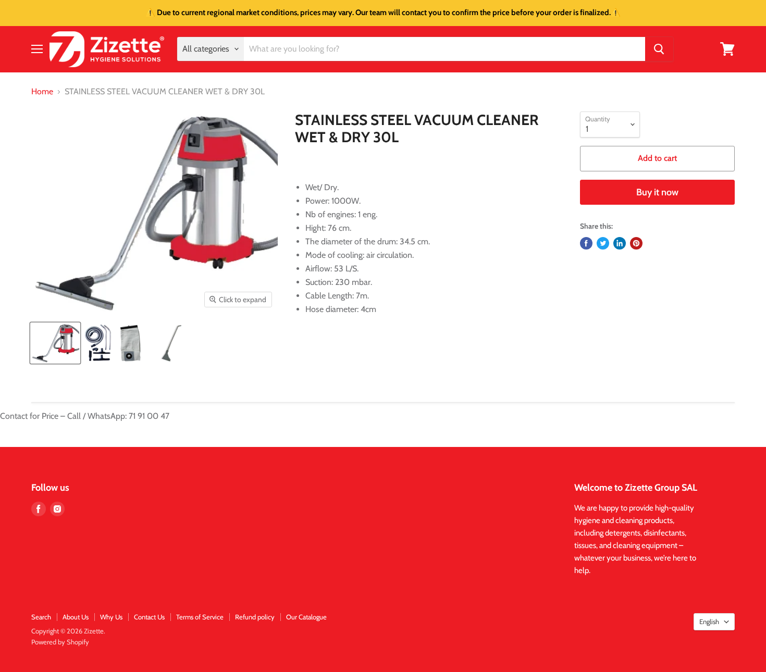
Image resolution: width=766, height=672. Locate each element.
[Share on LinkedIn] (619, 243)
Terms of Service (200, 617)
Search (41, 617)
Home (42, 91)
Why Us (111, 617)
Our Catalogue (306, 617)
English (709, 621)
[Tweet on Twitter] (603, 243)
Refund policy (255, 617)
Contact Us (149, 617)
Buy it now (657, 192)
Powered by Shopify (60, 642)
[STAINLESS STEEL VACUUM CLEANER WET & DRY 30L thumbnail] (55, 343)
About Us (76, 617)
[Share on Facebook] (586, 243)
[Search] (659, 49)
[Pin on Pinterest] (636, 243)
